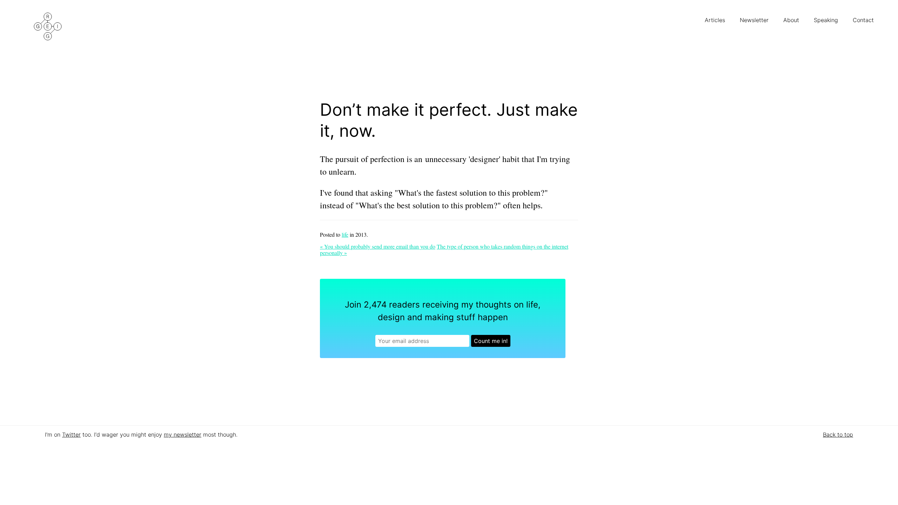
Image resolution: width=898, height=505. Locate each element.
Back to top (838, 434)
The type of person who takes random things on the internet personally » (444, 249)
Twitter (71, 434)
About (792, 20)
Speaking (827, 20)
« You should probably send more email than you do (377, 246)
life (345, 234)
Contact (864, 20)
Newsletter (755, 20)
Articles (716, 20)
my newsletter (182, 434)
